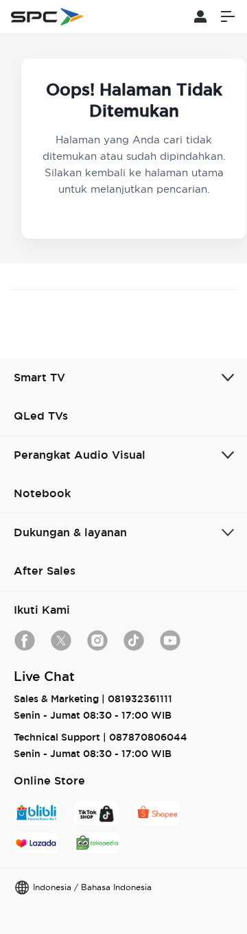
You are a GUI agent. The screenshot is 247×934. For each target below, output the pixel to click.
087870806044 (148, 737)
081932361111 (140, 699)
